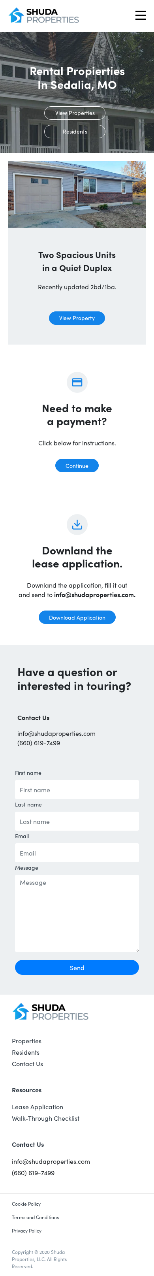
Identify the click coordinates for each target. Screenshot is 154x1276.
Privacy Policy (26, 1230)
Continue (77, 465)
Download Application (77, 617)
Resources (26, 1089)
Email (22, 836)
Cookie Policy (26, 1203)
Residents (75, 131)
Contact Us (27, 1063)
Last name (28, 804)
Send (77, 967)
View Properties (75, 113)
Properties (26, 1040)
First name (28, 773)
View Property (77, 318)
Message (26, 867)
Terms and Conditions (35, 1217)
